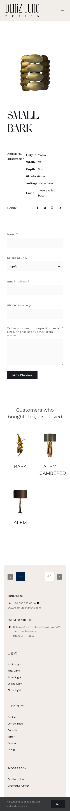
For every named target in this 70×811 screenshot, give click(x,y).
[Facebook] (37, 208)
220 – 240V (46, 183)
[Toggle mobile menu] (63, 9)
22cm (42, 155)
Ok (57, 804)
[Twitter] (44, 208)
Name (12, 234)
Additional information (14, 156)
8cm (41, 169)
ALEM (20, 522)
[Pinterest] (52, 208)
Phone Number (19, 305)
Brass (42, 176)
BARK (20, 466)
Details (20, 445)
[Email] (59, 208)
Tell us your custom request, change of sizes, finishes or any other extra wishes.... (35, 332)
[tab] (14, 156)
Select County (17, 257)
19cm (41, 162)
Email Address (18, 281)
